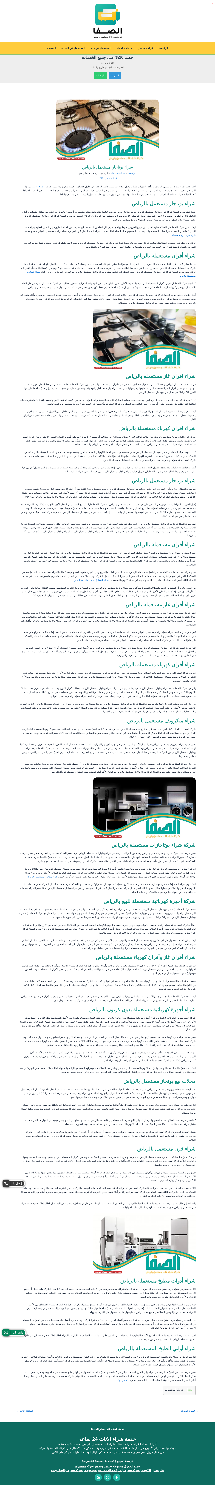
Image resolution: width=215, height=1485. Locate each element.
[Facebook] (116, 1477)
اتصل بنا (115, 75)
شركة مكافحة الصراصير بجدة (103, 1470)
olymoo (80, 1466)
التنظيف (51, 48)
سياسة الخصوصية (92, 1460)
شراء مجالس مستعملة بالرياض (42, 876)
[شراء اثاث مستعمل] (98, 1477)
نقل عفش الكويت (153, 1470)
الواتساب (100, 75)
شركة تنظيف (131, 1470)
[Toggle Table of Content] (188, 1390)
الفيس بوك (122, 1380)
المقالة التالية (25, 1411)
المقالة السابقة (189, 1411)
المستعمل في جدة (101, 48)
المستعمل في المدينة (73, 48)
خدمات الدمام (124, 48)
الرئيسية (163, 48)
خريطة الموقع (125, 1460)
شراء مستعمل (145, 48)
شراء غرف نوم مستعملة (184, 235)
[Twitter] (107, 1477)
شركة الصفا (38, 186)
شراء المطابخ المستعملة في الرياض (91, 580)
